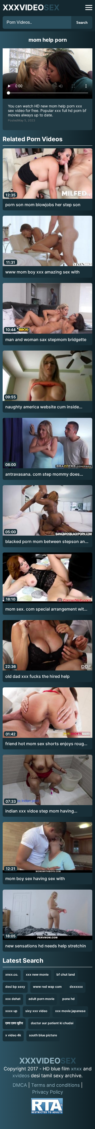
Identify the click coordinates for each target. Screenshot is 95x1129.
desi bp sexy (15, 987)
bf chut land (65, 974)
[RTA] (47, 1107)
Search (82, 23)
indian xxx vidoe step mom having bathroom (39, 811)
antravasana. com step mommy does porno (42, 474)
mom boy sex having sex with (35, 878)
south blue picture (43, 1035)
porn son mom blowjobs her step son (42, 204)
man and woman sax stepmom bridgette (45, 339)
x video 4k (13, 1035)
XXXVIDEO (31, 7)
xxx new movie (37, 974)
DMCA (20, 1085)
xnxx (76, 1068)
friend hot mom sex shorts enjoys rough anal (46, 744)
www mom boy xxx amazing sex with (42, 272)
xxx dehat (13, 999)
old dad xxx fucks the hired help (37, 676)
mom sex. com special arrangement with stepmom (46, 609)
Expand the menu (88, 7)
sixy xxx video (36, 1011)
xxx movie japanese (70, 1011)
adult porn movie (41, 999)
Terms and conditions (55, 1085)
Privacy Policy (47, 1092)
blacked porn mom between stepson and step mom (46, 542)
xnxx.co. (11, 974)
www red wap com (47, 987)
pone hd (68, 999)
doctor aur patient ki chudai (52, 1023)
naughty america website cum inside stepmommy (42, 407)
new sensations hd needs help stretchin (45, 945)
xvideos (21, 1075)
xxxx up (11, 1011)
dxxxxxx (76, 987)
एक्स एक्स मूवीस (14, 1023)
